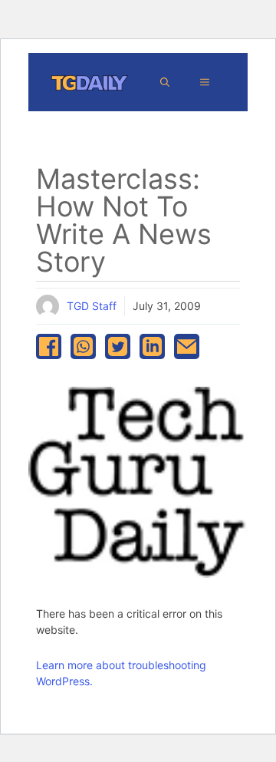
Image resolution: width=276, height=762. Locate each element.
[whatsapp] (83, 346)
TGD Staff (92, 305)
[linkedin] (152, 346)
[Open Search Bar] (165, 82)
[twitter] (117, 346)
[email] (186, 346)
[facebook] (48, 346)
